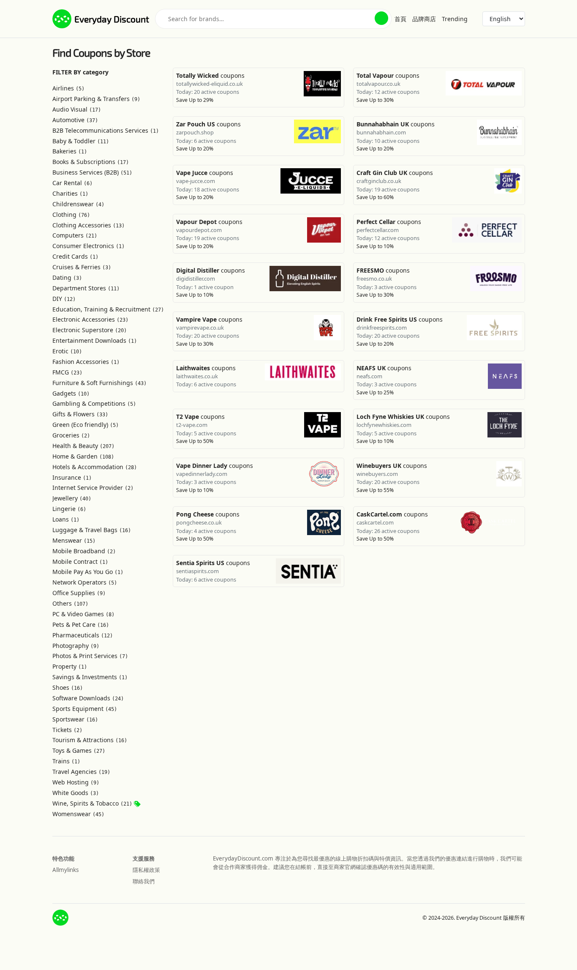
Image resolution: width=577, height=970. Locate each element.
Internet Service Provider (92, 488)
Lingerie (69, 509)
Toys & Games (78, 750)
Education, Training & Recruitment (108, 309)
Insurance (72, 477)
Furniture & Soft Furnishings (99, 383)
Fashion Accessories (86, 362)
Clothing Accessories (88, 225)
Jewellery (71, 498)
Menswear (73, 540)
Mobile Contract (80, 561)
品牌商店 (424, 19)
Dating (67, 277)
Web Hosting (75, 782)
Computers (74, 235)
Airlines (68, 88)
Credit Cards (75, 256)
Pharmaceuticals (82, 635)
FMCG (67, 372)
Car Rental (72, 183)
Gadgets (71, 393)
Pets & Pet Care (80, 624)
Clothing (71, 214)
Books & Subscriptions (90, 162)
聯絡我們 (144, 881)
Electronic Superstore (89, 330)
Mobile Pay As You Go (87, 572)
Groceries (71, 435)
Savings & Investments (90, 677)
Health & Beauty (83, 446)
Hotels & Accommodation (94, 467)
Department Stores (86, 288)
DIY (64, 299)
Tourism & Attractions (89, 740)
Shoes (67, 687)
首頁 (400, 19)
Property (69, 666)
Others (70, 603)
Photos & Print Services (90, 656)
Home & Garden (83, 456)
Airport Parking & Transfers (96, 99)
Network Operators (84, 582)
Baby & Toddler (80, 141)
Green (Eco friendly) (85, 425)
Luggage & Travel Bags (91, 530)
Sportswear (75, 719)
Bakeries (69, 151)
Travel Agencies (81, 772)
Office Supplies (79, 593)
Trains (66, 761)
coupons (210, 75)
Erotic (67, 351)
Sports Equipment (84, 709)
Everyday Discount (111, 19)
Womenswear (78, 814)
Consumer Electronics (88, 246)
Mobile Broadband (84, 551)
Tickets (67, 730)
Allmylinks (65, 870)
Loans (65, 519)
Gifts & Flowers (80, 414)
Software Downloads (88, 698)
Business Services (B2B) (92, 172)
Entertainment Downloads (94, 340)
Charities (70, 193)
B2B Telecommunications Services (105, 130)
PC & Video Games (83, 614)
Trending (455, 19)
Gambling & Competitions (94, 403)
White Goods (75, 793)
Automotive (75, 120)
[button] (381, 18)
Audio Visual (76, 109)
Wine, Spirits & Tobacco (92, 803)
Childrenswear (78, 204)
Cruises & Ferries (81, 267)
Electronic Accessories (90, 319)
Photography (75, 646)
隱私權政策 (146, 870)
